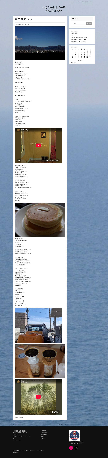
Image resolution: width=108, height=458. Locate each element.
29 (84, 58)
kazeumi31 (18, 24)
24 (90, 56)
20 (78, 56)
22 (84, 56)
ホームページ (74, 2)
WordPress (22, 450)
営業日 (86, 2)
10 (90, 53)
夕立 (72, 35)
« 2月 (72, 63)
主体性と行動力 (74, 33)
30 (87, 58)
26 (75, 58)
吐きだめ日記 (81, 2)
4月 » (75, 63)
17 (90, 54)
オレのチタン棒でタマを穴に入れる (79, 37)
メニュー (91, 2)
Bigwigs (31, 450)
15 (84, 54)
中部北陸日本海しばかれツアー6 (78, 39)
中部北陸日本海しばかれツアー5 (78, 41)
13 (78, 54)
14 (81, 54)
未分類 (21, 417)
